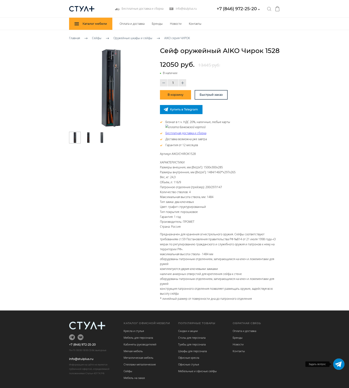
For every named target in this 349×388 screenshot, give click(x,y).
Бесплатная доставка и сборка (185, 133)
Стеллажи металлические (140, 364)
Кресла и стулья (134, 331)
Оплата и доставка (132, 24)
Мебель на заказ (134, 378)
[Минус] (163, 82)
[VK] (80, 337)
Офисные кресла (188, 357)
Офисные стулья (188, 364)
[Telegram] (338, 364)
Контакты (195, 24)
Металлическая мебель (138, 357)
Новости (176, 24)
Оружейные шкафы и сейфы (132, 38)
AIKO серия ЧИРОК (177, 38)
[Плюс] (182, 82)
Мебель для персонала (138, 337)
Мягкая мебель (133, 351)
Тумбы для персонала (192, 344)
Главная (74, 38)
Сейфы (96, 38)
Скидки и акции (188, 331)
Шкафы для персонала (192, 351)
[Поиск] (269, 9)
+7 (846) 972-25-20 (238, 8)
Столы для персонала (192, 337)
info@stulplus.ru (81, 359)
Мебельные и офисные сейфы (197, 371)
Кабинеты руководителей (140, 344)
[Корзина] (277, 8)
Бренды (157, 24)
